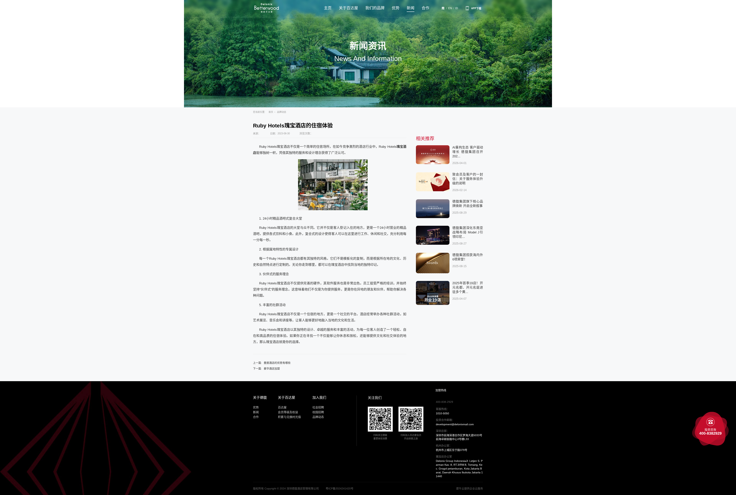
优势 (395, 8)
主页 (328, 8)
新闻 (410, 8)
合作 (425, 8)
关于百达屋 (348, 8)
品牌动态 (281, 112)
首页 (271, 112)
